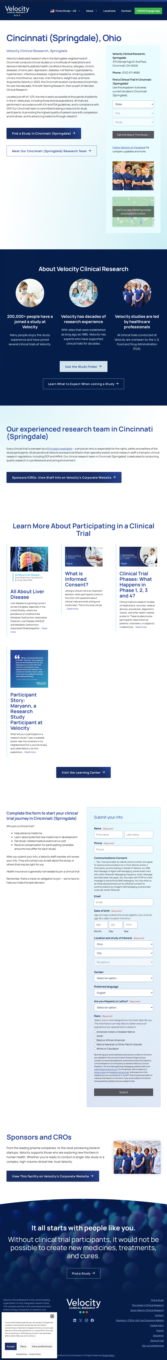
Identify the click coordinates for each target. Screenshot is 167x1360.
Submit (123, 1092)
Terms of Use (157, 1340)
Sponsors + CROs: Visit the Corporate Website (140, 1320)
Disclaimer (158, 1335)
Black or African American (111, 1040)
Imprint (160, 1330)
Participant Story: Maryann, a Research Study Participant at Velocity (26, 711)
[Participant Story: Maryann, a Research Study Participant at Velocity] (29, 686)
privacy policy (100, 1072)
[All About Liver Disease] (29, 583)
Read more (72, 608)
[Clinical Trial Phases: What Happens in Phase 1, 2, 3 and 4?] (138, 565)
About (89, 11)
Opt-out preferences (153, 1345)
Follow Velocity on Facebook (129, 147)
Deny (23, 1346)
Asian (100, 1036)
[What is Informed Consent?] (84, 565)
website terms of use (119, 1072)
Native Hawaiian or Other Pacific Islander (119, 1044)
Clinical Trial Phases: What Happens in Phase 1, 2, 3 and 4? (136, 584)
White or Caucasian (108, 1048)
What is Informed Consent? (76, 579)
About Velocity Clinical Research (147, 1310)
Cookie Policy (22, 1354)
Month (98, 931)
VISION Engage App (148, 11)
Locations (109, 11)
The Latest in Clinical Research (148, 1305)
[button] (52, 1316)
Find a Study (157, 1300)
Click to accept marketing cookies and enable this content (133, 211)
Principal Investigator (60, 448)
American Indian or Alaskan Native (116, 1032)
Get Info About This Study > (133, 134)
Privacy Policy (35, 1354)
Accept (11, 1346)
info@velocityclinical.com (105, 1069)
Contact (126, 11)
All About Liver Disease (27, 594)
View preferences (42, 1346)
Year (126, 931)
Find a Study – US (66, 11)
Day (111, 931)
